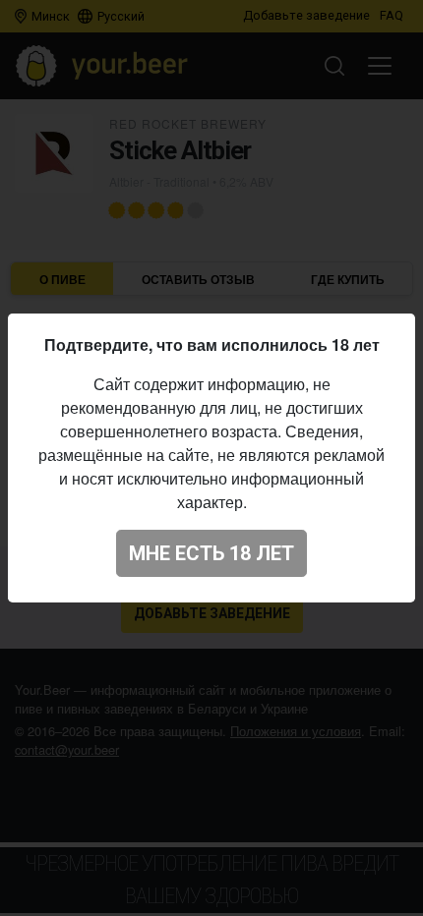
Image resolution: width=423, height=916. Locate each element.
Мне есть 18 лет (211, 553)
